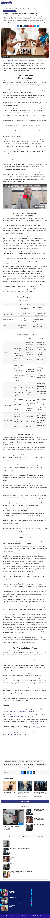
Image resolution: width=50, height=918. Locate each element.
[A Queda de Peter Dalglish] (4, 908)
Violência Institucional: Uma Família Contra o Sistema (21, 840)
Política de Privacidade (38, 915)
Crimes (19, 899)
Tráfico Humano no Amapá (39, 824)
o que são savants (41, 764)
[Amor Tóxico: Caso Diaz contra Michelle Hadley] (4, 892)
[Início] (6, 2)
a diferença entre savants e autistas (13, 764)
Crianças (20, 903)
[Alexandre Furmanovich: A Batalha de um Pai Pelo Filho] (6, 874)
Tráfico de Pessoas (21, 905)
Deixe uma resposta (25, 801)
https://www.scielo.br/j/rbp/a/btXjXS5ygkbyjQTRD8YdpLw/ (29, 727)
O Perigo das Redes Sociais (23, 901)
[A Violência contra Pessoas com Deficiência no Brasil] (9, 786)
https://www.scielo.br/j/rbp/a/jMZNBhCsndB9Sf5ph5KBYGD (23, 716)
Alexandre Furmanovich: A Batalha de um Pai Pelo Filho (21, 871)
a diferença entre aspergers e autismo (15, 761)
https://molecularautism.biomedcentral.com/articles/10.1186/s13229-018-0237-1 (20, 711)
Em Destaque (20, 893)
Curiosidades (20, 891)
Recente (24, 836)
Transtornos (20, 889)
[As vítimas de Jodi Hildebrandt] (4, 900)
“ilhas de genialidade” (10, 89)
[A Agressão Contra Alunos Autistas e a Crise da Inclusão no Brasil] (25, 786)
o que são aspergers (29, 764)
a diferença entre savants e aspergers (35, 761)
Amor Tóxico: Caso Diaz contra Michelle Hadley (12, 891)
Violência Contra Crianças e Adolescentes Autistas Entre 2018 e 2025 (40, 793)
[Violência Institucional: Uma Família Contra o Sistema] (6, 843)
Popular (8, 836)
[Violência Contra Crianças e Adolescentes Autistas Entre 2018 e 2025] (40, 786)
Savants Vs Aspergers (8, 60)
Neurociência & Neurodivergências (12, 8)
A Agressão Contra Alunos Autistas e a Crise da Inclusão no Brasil (24, 793)
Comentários (40, 836)
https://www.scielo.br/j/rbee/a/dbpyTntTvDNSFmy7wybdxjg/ (25, 723)
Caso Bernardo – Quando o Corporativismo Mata (20, 848)
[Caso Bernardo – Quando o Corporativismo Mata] (29, 812)
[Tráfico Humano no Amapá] (29, 827)
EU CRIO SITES (31, 915)
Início (4, 8)
